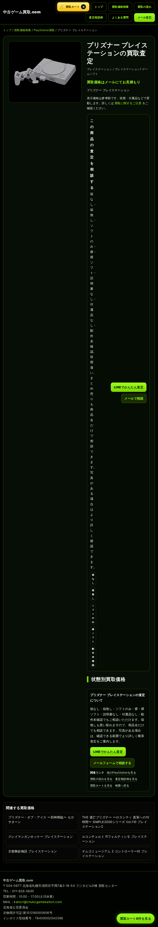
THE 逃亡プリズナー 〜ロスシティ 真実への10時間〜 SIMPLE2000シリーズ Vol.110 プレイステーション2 (115, 821)
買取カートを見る (101, 785)
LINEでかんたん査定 (128, 387)
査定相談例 (96, 17)
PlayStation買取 (44, 30)
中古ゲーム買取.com (22, 12)
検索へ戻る (122, 785)
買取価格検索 (120, 6)
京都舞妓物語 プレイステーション (32, 851)
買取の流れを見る (101, 778)
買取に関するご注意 (128, 103)
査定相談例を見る (126, 778)
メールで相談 (133, 398)
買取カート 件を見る (135, 918)
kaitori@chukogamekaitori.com (38, 902)
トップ (99, 6)
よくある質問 (120, 17)
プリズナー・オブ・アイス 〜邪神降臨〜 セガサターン (41, 819)
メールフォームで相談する (112, 763)
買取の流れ (144, 6)
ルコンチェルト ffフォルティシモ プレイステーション (114, 839)
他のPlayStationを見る (121, 772)
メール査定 (144, 17)
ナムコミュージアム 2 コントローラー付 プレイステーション (115, 853)
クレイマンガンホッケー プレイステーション (40, 836)
